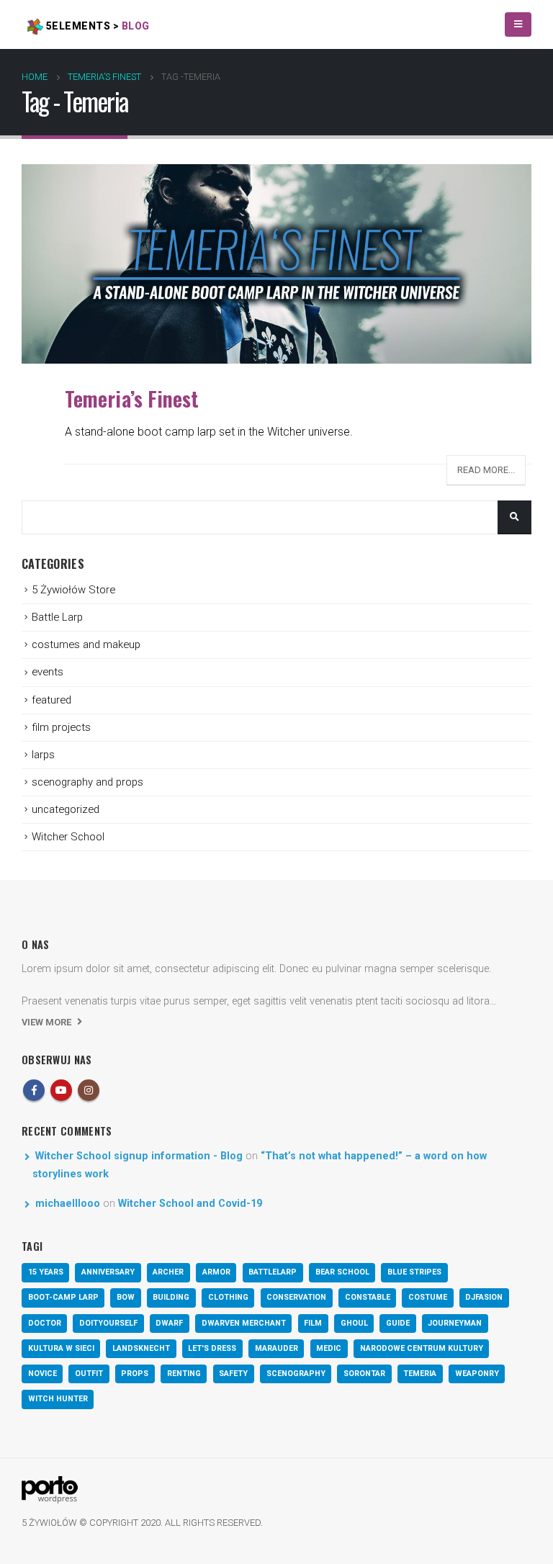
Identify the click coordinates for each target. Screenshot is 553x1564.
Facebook (34, 1090)
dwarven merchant (244, 1323)
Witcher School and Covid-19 (190, 1203)
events (47, 671)
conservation (296, 1297)
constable (367, 1297)
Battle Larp (57, 617)
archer (168, 1272)
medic (328, 1348)
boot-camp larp (63, 1297)
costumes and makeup (86, 644)
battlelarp (272, 1272)
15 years (45, 1272)
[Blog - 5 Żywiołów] (50, 1488)
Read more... (486, 469)
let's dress (212, 1348)
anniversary (108, 1272)
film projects (61, 727)
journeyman (455, 1323)
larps (43, 754)
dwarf (169, 1323)
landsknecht (141, 1348)
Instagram (88, 1090)
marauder (276, 1348)
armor (216, 1272)
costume (427, 1297)
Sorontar (364, 1373)
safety (233, 1373)
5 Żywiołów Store (73, 589)
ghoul (354, 1323)
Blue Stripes (414, 1272)
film (313, 1323)
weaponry (477, 1373)
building (171, 1297)
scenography (295, 1373)
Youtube (61, 1090)
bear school (342, 1272)
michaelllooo (67, 1203)
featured (51, 699)
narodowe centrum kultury (421, 1348)
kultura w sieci (61, 1348)
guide (398, 1323)
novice (42, 1373)
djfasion (484, 1297)
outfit (89, 1373)
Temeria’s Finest (132, 398)
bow (126, 1297)
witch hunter (58, 1398)
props (134, 1373)
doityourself (108, 1323)
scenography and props (87, 782)
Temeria (419, 1373)
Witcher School (68, 836)
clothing (228, 1297)
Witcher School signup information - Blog (139, 1156)
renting (184, 1373)
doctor (44, 1323)
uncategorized (65, 809)
